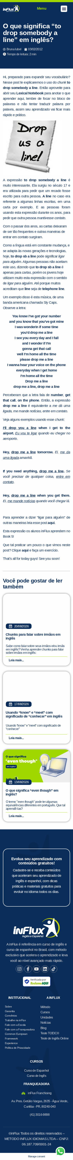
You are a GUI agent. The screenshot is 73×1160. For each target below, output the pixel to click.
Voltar (12, 259)
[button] (64, 9)
